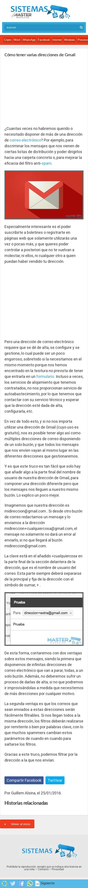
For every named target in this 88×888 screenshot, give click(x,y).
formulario (45, 376)
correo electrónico (25, 140)
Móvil (17, 39)
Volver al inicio (20, 824)
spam (46, 163)
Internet (57, 39)
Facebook (44, 39)
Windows (69, 39)
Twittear (55, 780)
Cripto (7, 39)
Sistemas (40, 12)
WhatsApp (29, 39)
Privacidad (58, 869)
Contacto (43, 869)
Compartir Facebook (24, 780)
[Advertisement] (36, 91)
